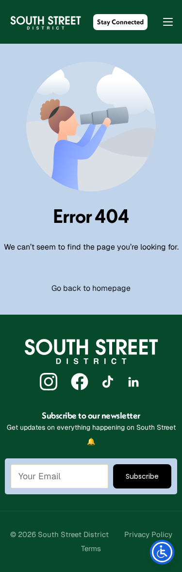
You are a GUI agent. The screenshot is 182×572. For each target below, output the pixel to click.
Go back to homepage (91, 288)
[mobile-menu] (163, 22)
